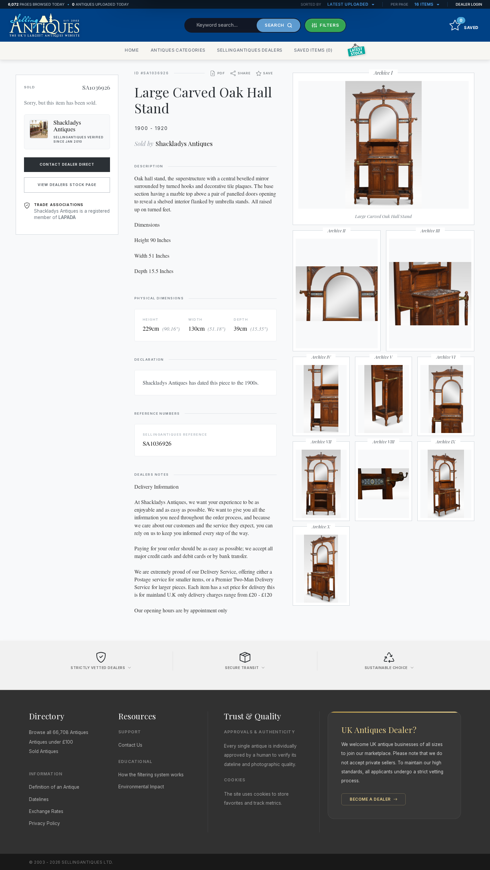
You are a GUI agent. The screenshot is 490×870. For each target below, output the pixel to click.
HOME (132, 50)
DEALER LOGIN (469, 4)
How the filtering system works (151, 774)
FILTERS (329, 25)
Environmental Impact (141, 786)
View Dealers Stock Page (67, 185)
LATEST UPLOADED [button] (348, 4)
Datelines (39, 799)
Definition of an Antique (54, 787)
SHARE (244, 73)
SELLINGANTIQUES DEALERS (249, 50)
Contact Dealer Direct (67, 164)
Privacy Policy (44, 823)
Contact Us (130, 745)
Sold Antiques (43, 751)
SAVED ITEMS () (313, 50)
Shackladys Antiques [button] (67, 125)
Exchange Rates (46, 811)
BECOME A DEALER (371, 799)
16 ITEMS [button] (424, 4)
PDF (221, 73)
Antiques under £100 (51, 742)
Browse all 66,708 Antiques (58, 732)
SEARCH (274, 25)
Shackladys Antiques (184, 143)
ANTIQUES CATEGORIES (178, 50)
